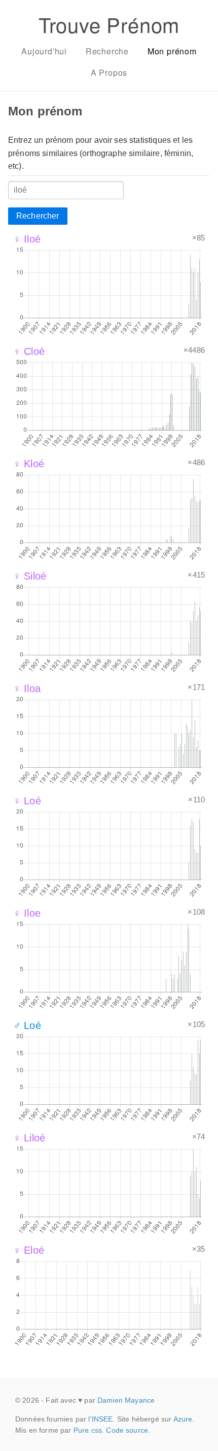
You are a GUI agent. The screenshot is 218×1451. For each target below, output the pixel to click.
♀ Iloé (27, 239)
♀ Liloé (29, 1137)
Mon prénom (172, 51)
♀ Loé (27, 800)
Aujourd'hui (44, 51)
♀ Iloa (27, 688)
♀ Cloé (29, 351)
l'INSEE (100, 1419)
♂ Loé (27, 1025)
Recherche (107, 51)
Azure (183, 1419)
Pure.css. (89, 1430)
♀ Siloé (29, 576)
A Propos (109, 72)
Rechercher (37, 215)
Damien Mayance (126, 1400)
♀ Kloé (28, 463)
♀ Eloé (28, 1250)
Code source (127, 1430)
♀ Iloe (27, 913)
